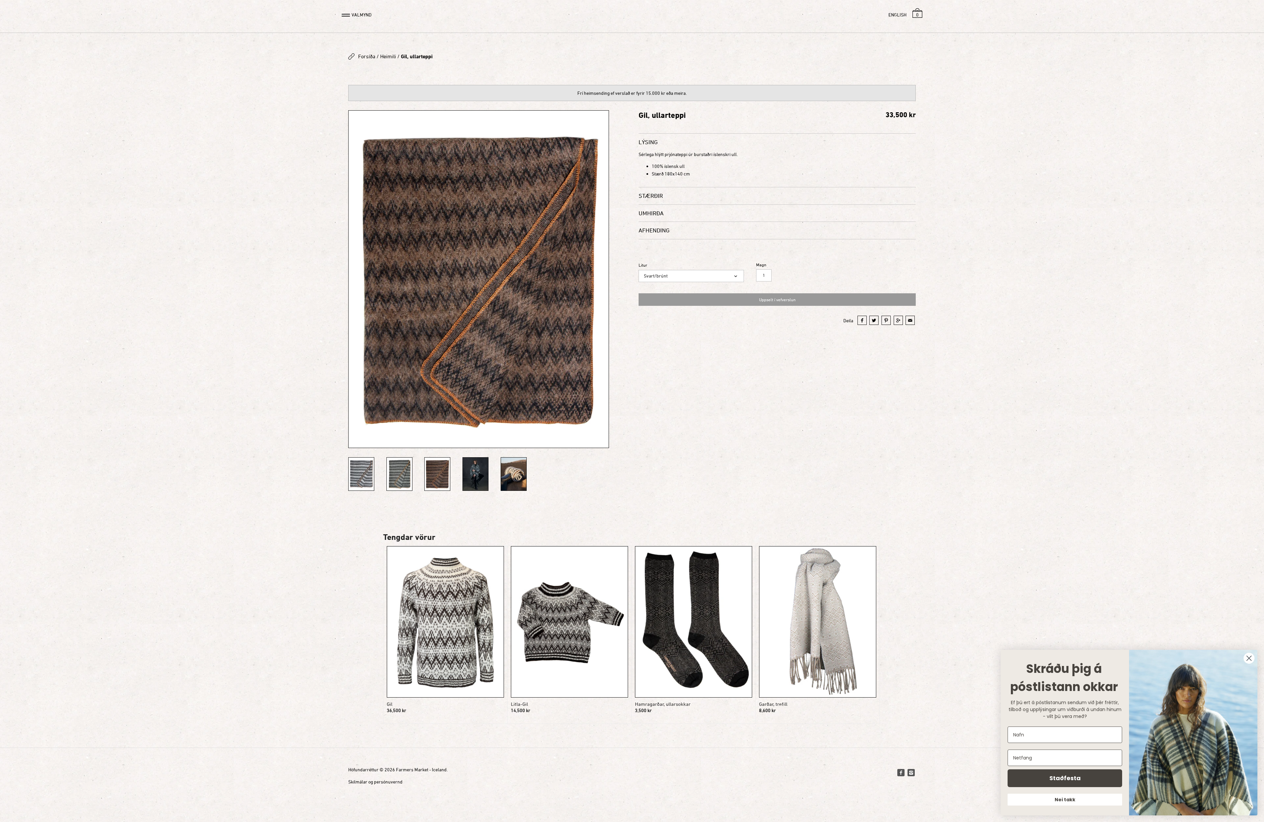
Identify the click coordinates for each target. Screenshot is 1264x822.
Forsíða (366, 56)
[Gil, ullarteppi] (399, 474)
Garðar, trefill (773, 704)
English (897, 14)
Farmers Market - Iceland (421, 769)
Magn (761, 264)
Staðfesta (1065, 778)
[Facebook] (901, 772)
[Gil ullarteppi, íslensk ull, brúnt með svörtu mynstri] (478, 279)
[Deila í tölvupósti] (910, 320)
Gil (389, 704)
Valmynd (362, 14)
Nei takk (1065, 799)
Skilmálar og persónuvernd (375, 781)
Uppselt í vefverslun (777, 299)
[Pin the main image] (886, 320)
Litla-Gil (519, 704)
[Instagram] (911, 772)
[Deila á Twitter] (874, 320)
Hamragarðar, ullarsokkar (663, 704)
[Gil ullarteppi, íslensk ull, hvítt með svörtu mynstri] (361, 474)
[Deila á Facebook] (862, 320)
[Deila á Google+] (898, 320)
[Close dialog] (1249, 658)
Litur (643, 265)
